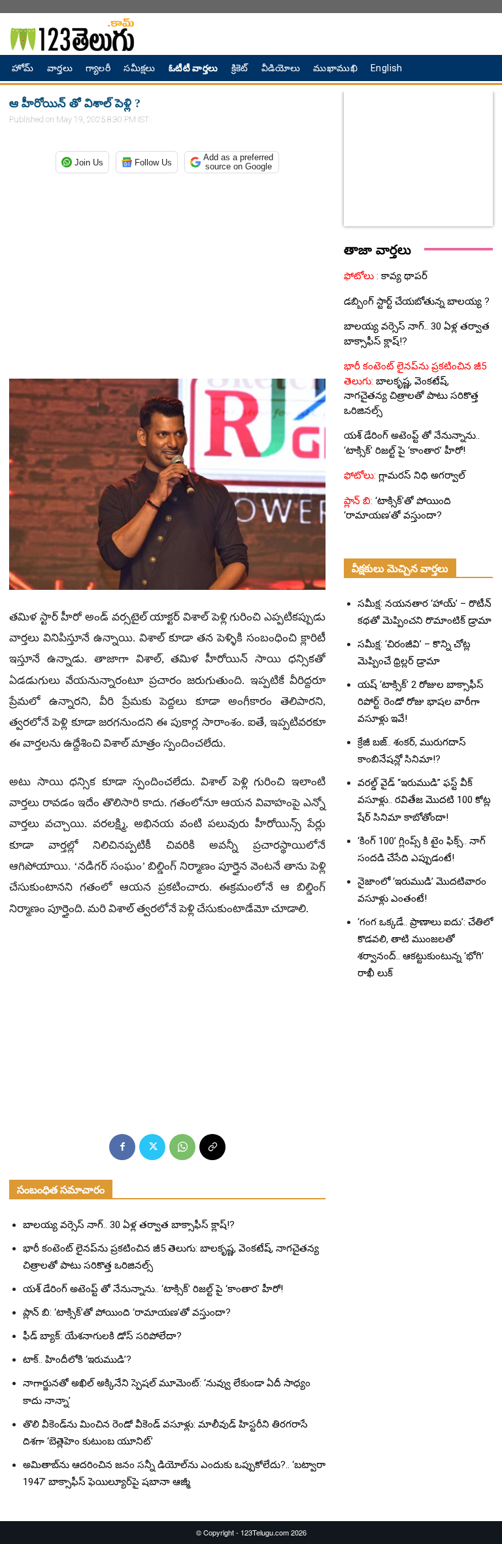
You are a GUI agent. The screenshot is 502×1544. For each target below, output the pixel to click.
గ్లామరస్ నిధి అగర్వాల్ (420, 475)
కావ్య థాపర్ (402, 276)
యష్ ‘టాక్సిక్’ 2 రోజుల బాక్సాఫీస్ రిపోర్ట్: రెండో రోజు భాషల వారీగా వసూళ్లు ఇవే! (421, 702)
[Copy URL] (212, 1147)
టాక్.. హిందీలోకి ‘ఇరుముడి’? (77, 1359)
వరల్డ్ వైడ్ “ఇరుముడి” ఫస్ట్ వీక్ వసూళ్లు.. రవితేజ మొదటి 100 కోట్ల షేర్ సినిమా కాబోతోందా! (424, 800)
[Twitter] (152, 1147)
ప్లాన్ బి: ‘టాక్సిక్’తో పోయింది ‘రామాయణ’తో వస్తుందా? (127, 1312)
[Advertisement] (167, 273)
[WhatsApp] (182, 1147)
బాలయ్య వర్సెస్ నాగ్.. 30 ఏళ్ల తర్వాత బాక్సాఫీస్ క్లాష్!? (129, 1225)
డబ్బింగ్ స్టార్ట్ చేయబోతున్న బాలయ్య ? (417, 301)
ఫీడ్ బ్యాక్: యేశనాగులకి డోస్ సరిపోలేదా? (102, 1336)
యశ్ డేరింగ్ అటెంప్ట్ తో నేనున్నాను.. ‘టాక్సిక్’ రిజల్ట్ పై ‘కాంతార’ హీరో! (153, 1289)
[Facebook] (122, 1147)
